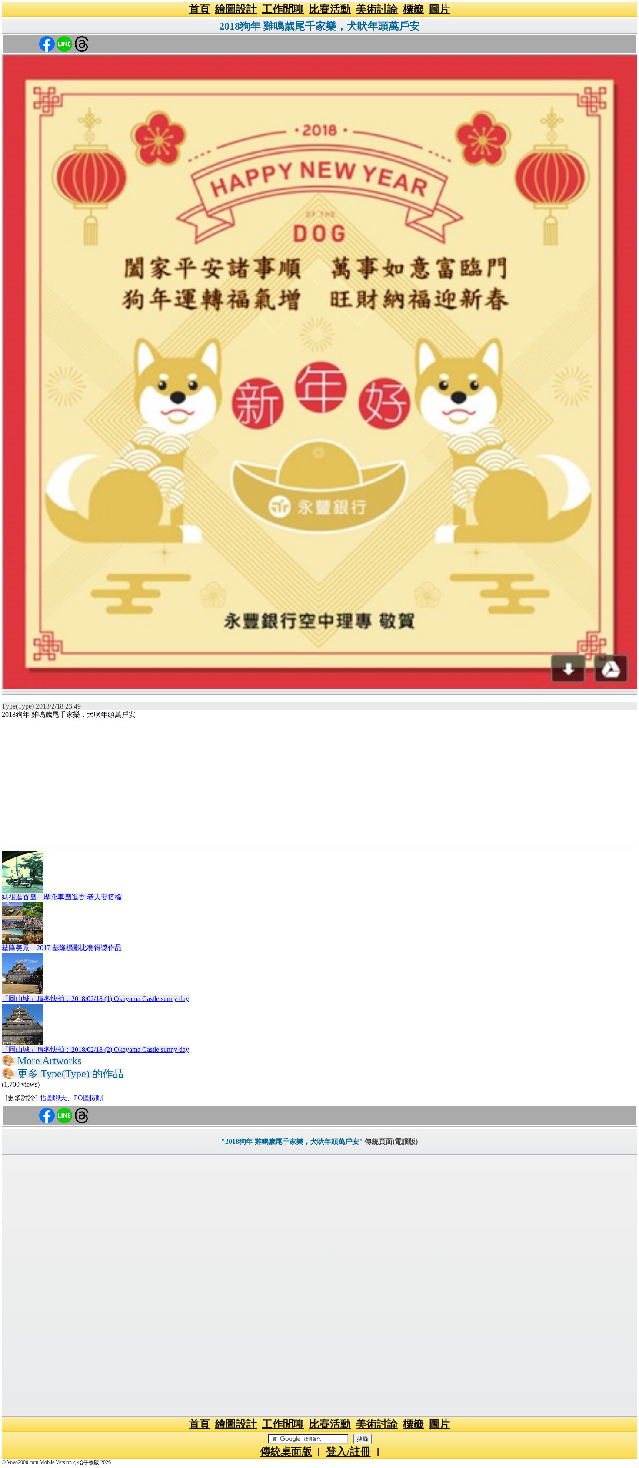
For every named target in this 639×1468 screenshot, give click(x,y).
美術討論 (377, 9)
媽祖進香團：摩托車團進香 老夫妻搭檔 (62, 896)
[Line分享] (64, 43)
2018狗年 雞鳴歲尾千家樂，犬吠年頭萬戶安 (319, 26)
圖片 (439, 9)
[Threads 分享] (82, 43)
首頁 (199, 9)
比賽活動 (330, 9)
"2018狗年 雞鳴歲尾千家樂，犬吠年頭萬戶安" (292, 1141)
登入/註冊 (348, 1451)
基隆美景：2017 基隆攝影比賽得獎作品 (62, 947)
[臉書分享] (47, 43)
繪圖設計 (236, 9)
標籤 (413, 9)
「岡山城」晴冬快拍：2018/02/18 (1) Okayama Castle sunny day (95, 998)
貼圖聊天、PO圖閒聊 (71, 1098)
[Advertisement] (319, 782)
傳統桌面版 (286, 1451)
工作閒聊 (283, 9)
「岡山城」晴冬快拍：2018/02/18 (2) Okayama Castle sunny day (95, 1049)
